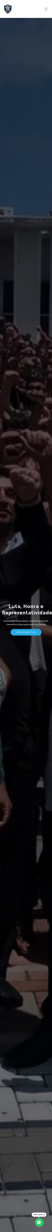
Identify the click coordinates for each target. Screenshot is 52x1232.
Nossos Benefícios (26, 632)
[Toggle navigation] (46, 9)
